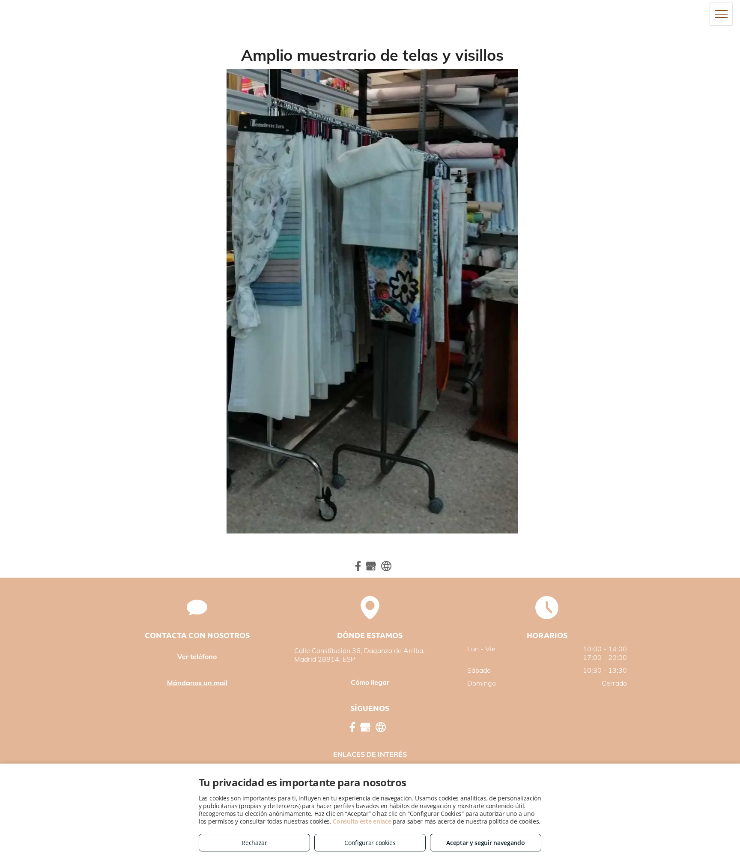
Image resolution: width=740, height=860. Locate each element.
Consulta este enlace (362, 821)
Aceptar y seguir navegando (485, 843)
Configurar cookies (370, 843)
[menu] (721, 14)
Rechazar (254, 843)
